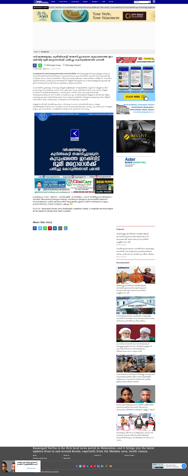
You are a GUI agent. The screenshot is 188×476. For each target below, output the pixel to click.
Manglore (95, 2)
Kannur (85, 2)
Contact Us (97, 455)
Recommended (122, 262)
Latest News (63, 2)
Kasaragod (75, 2)
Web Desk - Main (40, 69)
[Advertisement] (91, 36)
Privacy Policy (129, 455)
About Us (66, 455)
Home (53, 2)
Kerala (111, 2)
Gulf (103, 2)
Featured (120, 229)
